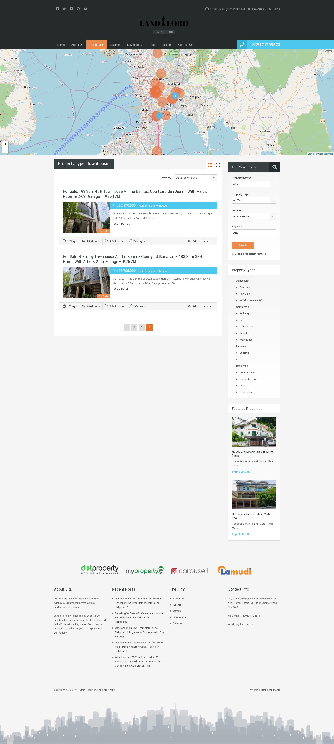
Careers (166, 44)
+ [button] (5, 144)
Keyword (237, 226)
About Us (77, 44)
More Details (121, 224)
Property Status (241, 177)
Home (61, 44)
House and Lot (248, 379)
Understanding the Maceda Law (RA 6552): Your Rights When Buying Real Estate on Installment (139, 647)
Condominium (247, 372)
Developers (134, 44)
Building (244, 313)
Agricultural (242, 280)
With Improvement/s (251, 300)
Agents (177, 604)
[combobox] (196, 177)
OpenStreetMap (325, 153)
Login (276, 9)
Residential (242, 365)
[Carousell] (189, 571)
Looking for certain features (250, 253)
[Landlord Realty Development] (164, 22)
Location (237, 210)
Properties (97, 44)
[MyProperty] (144, 571)
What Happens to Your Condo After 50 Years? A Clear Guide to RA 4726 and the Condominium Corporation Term (138, 661)
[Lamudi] (234, 571)
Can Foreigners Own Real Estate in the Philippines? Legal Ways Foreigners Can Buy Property (139, 632)
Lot (241, 320)
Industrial (241, 346)
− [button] (5, 150)
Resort (243, 333)
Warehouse (246, 339)
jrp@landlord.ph (236, 9)
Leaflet (311, 153)
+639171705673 (265, 44)
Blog (152, 44)
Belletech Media (271, 689)
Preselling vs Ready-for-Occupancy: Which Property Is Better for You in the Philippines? (139, 617)
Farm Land (245, 287)
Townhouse (246, 392)
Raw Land (245, 293)
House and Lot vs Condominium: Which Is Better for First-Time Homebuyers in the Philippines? (138, 603)
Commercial (243, 306)
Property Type (240, 194)
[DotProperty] (100, 571)
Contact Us (185, 44)
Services (177, 623)
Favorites (258, 9)
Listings (115, 44)
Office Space (247, 326)
